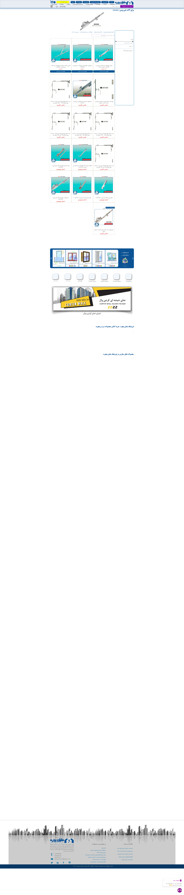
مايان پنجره (54, 4)
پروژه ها (62, 4)
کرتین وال (86, 2)
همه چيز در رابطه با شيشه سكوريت (125, 854)
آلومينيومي (105, 2)
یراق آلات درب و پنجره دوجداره (99, 859)
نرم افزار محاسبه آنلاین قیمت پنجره (98, 850)
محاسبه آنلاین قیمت (78, 4)
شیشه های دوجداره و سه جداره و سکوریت (97, 857)
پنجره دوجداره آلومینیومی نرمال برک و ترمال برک (95, 855)
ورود (66, 2)
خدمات (105, 4)
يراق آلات (79, 2)
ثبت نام (62, 2)
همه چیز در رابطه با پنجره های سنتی (125, 848)
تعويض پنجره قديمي (95, 2)
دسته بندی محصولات (127, 6)
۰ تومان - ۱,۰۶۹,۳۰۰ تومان (129, 43)
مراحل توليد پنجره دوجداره (127, 859)
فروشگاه (98, 4)
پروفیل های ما (89, 4)
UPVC (111, 2)
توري (73, 2)
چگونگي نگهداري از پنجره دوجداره (126, 857)
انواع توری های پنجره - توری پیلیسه (98, 862)
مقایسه (110, 40)
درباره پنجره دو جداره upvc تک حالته (125, 851)
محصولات (112, 4)
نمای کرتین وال (89, 313)
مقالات (68, 4)
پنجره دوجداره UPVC (101, 852)
